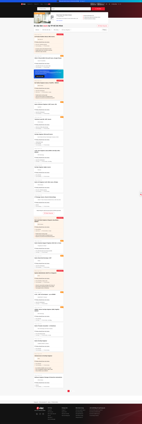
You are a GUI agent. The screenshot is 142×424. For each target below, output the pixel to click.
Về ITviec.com (50, 411)
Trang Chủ (50, 410)
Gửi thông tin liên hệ (94, 415)
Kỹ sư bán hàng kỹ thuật (40, 333)
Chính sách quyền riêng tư (80, 410)
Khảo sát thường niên (66, 415)
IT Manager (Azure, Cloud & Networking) (45, 197)
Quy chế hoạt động (79, 411)
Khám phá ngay (39, 76)
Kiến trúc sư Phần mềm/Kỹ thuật (42, 127)
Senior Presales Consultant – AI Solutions (45, 325)
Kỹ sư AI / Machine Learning (41, 44)
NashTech (39, 107)
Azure (49, 402)
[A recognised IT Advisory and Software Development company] (36, 358)
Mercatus (39, 169)
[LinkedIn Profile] (37, 414)
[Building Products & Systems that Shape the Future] (36, 155)
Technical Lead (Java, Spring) (89, 18)
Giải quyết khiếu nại (79, 413)
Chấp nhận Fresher (39, 142)
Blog (41, 4)
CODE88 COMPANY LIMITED (43, 343)
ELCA (39, 275)
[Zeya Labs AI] (36, 39)
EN (118, 4)
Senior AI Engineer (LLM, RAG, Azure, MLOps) (46, 182)
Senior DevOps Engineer (41, 340)
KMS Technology (41, 154)
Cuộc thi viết (64, 411)
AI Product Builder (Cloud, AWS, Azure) (45, 36)
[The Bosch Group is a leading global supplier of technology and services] (36, 137)
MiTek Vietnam (40, 122)
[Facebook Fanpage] (40, 414)
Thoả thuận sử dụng (79, 415)
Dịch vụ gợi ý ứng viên (52, 413)
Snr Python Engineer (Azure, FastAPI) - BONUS (47, 82)
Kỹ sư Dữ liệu (38, 229)
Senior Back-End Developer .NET (43, 258)
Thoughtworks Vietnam (42, 245)
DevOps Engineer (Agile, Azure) (43, 167)
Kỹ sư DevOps (38, 143)
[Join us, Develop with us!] (36, 122)
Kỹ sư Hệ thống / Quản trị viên (41, 280)
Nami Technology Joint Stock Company (45, 328)
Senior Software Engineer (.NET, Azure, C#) (46, 104)
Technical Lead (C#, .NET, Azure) (43, 119)
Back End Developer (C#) (89, 15)
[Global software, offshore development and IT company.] (36, 107)
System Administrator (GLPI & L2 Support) (45, 273)
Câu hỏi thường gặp (51, 419)
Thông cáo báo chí (79, 417)
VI (120, 4)
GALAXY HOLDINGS (41, 60)
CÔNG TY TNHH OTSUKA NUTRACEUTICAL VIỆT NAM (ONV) (49, 199)
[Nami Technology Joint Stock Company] (36, 328)
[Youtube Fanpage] (43, 414)
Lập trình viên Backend (40, 90)
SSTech (39, 260)
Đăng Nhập (115, 4)
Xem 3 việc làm (59, 20)
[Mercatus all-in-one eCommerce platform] (36, 170)
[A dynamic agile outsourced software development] (36, 260)
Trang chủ (36, 402)
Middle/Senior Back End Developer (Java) (92, 17)
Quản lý (37, 204)
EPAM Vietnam (40, 85)
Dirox (39, 358)
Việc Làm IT (50, 417)
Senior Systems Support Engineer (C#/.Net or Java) (48, 243)
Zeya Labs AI (40, 39)
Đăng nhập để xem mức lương (42, 42)
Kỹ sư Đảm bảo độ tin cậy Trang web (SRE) (44, 250)
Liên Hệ (49, 415)
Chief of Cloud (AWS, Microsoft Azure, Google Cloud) (48, 58)
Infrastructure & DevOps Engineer (43, 355)
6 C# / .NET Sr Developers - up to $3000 (45, 294)
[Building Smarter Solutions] (36, 343)
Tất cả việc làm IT (43, 402)
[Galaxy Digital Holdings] (36, 60)
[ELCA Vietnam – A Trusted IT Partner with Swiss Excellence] (36, 275)
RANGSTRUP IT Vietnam (42, 297)
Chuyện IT (64, 410)
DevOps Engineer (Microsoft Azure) (44, 134)
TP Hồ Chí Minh (54, 402)
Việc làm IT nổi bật (65, 413)
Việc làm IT (29, 4)
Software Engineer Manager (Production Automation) (48, 377)
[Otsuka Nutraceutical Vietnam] (36, 199)
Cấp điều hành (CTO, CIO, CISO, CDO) (43, 65)
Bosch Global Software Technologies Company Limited (48, 136)
